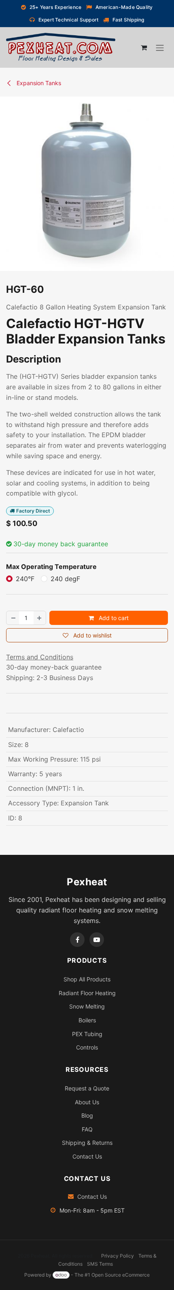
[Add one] (39, 618)
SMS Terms (100, 1264)
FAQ (87, 1129)
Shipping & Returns (87, 1142)
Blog (87, 1115)
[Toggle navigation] (160, 47)
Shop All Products (87, 979)
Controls (87, 1047)
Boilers (87, 1020)
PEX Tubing (87, 1033)
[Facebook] (77, 939)
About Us (87, 1102)
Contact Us (87, 1156)
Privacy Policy (117, 1256)
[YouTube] (96, 939)
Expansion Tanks (38, 82)
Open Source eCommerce (120, 1275)
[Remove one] (12, 618)
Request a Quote (87, 1088)
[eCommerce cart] (144, 47)
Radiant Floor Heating (87, 993)
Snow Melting (87, 1006)
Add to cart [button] (113, 617)
